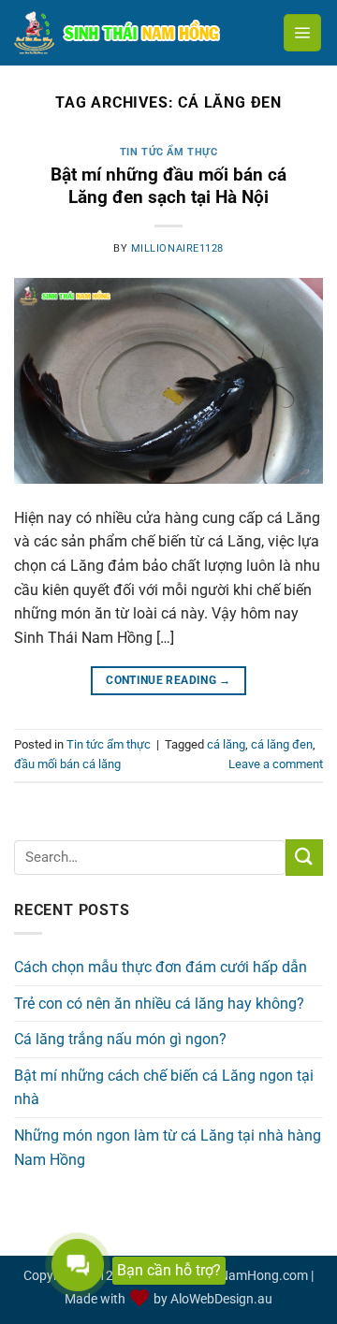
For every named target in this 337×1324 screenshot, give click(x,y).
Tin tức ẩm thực (168, 152)
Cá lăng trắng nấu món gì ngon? (120, 1039)
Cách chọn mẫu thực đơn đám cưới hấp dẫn (160, 967)
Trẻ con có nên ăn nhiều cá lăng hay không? (159, 1003)
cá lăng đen (282, 744)
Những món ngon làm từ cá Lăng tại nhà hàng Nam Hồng (167, 1148)
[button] (302, 32)
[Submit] (304, 857)
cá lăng (226, 744)
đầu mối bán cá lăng (67, 764)
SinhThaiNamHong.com (238, 1276)
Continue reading (168, 680)
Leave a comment (275, 764)
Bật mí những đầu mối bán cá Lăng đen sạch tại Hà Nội (168, 186)
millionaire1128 (177, 248)
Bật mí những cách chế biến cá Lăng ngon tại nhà (164, 1088)
